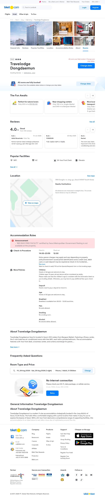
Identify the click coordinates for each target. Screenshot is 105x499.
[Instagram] (76, 479)
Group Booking (65, 440)
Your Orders (86, 2)
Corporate (35, 445)
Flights (48, 434)
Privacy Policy (64, 443)
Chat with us (20, 438)
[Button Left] (88, 129)
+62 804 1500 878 (22, 453)
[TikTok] (81, 479)
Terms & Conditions (64, 448)
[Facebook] (76, 475)
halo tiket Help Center (65, 435)
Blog (33, 434)
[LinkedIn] (86, 475)
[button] (31, 203)
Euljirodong (29, 20)
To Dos (48, 445)
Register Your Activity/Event (65, 457)
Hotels (48, 437)
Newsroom (35, 437)
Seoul (17, 20)
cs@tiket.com (20, 444)
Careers (34, 441)
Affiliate (34, 449)
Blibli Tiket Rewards (73, 2)
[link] (84, 7)
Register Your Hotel (66, 453)
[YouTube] (91, 475)
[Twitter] (81, 475)
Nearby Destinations (63, 184)
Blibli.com (35, 460)
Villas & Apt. (50, 441)
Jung (22, 20)
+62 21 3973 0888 (22, 457)
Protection (35, 456)
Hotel (11, 20)
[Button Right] (93, 129)
